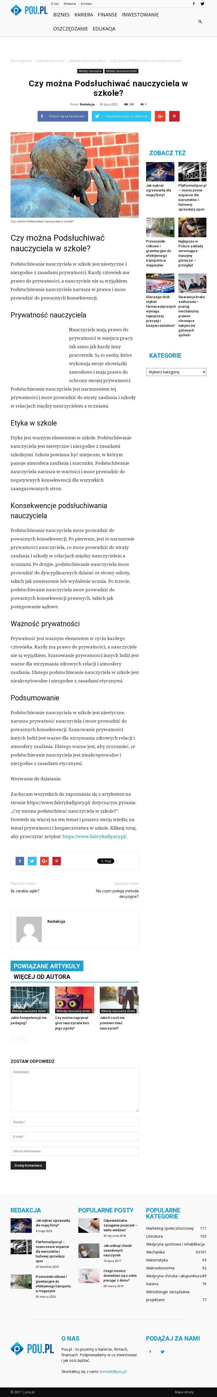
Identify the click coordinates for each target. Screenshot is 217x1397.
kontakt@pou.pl (113, 1371)
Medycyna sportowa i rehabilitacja (175, 1244)
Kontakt (86, 4)
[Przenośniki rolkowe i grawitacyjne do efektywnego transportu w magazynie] (160, 227)
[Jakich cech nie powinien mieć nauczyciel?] (119, 1000)
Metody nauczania (90, 71)
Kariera (83, 14)
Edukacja (104, 28)
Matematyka (157, 1259)
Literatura (154, 1236)
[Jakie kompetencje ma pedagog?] (30, 1000)
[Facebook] (194, 3)
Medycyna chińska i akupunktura (174, 1275)
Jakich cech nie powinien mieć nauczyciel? (112, 1023)
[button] (200, 21)
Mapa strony (184, 1392)
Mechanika (155, 1252)
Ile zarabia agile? (25, 891)
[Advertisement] (108, 47)
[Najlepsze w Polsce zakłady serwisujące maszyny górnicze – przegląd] (192, 227)
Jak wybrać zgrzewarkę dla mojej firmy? (158, 190)
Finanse (107, 14)
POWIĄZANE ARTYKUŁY (47, 966)
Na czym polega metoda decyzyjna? (117, 894)
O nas (55, 4)
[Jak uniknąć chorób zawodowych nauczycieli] (89, 1250)
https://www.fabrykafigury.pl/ (94, 836)
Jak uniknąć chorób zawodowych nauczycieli (117, 1250)
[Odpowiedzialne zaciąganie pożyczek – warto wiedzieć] (89, 1225)
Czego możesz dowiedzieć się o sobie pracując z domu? (120, 1275)
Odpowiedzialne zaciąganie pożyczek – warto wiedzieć (120, 1225)
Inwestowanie (140, 14)
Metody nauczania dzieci (121, 71)
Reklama (70, 4)
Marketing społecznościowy (170, 1228)
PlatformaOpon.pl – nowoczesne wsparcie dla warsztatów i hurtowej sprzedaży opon (52, 1251)
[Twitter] (202, 3)
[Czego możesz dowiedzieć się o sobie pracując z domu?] (89, 1276)
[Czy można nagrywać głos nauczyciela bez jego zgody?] (74, 1000)
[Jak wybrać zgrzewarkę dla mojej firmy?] (160, 171)
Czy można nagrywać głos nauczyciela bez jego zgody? (72, 1023)
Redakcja (87, 104)
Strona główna (21, 61)
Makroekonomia (160, 1267)
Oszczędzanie (70, 28)
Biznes (61, 14)
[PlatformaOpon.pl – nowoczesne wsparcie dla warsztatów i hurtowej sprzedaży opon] (192, 171)
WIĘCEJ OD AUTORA (42, 976)
